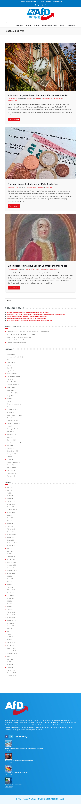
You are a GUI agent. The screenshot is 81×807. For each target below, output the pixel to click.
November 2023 (11, 565)
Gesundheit (10, 382)
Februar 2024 (11, 556)
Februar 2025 (11, 529)
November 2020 (11, 651)
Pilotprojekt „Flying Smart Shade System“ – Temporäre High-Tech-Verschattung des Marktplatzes (36, 314)
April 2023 (10, 584)
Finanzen (9, 379)
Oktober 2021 (11, 623)
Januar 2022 (11, 615)
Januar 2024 (11, 559)
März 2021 (10, 639)
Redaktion (29, 98)
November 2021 (11, 620)
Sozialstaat (48, 187)
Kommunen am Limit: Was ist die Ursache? (19, 337)
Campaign (10, 362)
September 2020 (12, 653)
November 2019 (11, 675)
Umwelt (9, 459)
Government (10, 387)
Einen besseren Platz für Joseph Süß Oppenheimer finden (37, 265)
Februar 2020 (11, 670)
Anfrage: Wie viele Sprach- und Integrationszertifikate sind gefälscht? (28, 312)
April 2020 (10, 664)
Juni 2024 (10, 551)
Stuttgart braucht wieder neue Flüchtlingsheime (33, 183)
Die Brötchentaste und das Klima (16, 340)
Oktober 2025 (11, 507)
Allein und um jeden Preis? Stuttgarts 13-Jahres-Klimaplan (38, 95)
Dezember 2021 (11, 617)
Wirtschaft (10, 470)
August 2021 (10, 626)
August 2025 (11, 512)
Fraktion (36, 25)
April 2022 (10, 606)
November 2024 (11, 537)
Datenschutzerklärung (49, 25)
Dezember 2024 (11, 534)
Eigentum (10, 371)
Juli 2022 (9, 601)
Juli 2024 (9, 548)
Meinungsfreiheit (12, 429)
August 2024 (11, 545)
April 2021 (10, 637)
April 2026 (10, 496)
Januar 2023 (11, 592)
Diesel (8, 368)
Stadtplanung (11, 451)
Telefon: (28, 1)
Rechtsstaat (11, 434)
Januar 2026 (11, 504)
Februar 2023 (11, 590)
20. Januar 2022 (13, 187)
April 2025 (10, 523)
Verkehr (9, 465)
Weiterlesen (13, 119)
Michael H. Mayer (31, 269)
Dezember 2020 (11, 648)
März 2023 (10, 587)
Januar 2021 (10, 645)
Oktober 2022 (11, 595)
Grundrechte (10, 390)
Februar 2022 (11, 612)
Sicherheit (10, 440)
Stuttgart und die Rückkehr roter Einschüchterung (22, 334)
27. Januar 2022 (13, 98)
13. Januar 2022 (13, 269)
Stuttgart (10, 454)
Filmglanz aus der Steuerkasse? (16, 342)
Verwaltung (10, 467)
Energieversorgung (46, 98)
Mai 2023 (9, 581)
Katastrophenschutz (13, 404)
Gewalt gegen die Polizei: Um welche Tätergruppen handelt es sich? (27, 316)
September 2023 (12, 570)
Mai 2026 (9, 493)
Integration (10, 396)
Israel (8, 401)
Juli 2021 (9, 628)
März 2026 (10, 498)
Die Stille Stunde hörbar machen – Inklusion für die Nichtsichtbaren (26, 318)
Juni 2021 (10, 631)
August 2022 (11, 598)
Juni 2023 (10, 579)
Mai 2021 (9, 634)
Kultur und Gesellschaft (51, 269)
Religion (9, 437)
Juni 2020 (10, 659)
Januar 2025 (11, 532)
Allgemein (37, 98)
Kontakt (62, 25)
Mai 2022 (9, 604)
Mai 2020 (9, 662)
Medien (9, 426)
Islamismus (10, 398)
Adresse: (50, 1)
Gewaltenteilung (12, 384)
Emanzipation (11, 373)
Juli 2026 (9, 487)
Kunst (8, 418)
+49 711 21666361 (30, 1)
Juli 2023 (9, 576)
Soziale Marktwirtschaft (14, 443)
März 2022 (10, 609)
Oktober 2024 (11, 540)
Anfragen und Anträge (13, 357)
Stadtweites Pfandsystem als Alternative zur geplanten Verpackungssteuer (29, 320)
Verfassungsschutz (12, 462)
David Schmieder (31, 187)
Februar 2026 (11, 501)
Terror (9, 456)
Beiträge (28, 25)
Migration (10, 431)
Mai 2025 (9, 520)
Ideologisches (57, 98)
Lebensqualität (11, 420)
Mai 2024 (9, 554)
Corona (9, 365)
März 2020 (10, 667)
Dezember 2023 (11, 562)
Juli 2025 (9, 515)
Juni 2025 (10, 518)
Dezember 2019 (11, 673)
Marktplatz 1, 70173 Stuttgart (53, 1)
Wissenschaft (11, 473)
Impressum (71, 25)
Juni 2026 (10, 490)
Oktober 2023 (11, 568)
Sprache (9, 448)
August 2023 (11, 573)
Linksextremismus (12, 423)
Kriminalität (10, 412)
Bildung (9, 360)
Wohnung (9, 476)
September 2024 (12, 543)
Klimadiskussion (13, 100)
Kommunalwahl (11, 409)
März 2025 (10, 526)
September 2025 (12, 509)
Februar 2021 (11, 642)
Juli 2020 (9, 656)
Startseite (19, 25)
